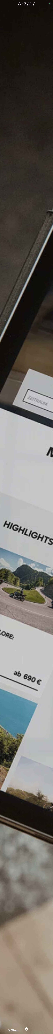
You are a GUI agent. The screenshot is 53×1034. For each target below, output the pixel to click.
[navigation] (49, 3)
